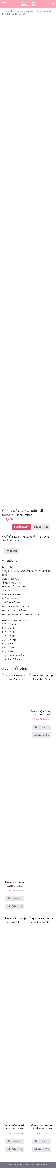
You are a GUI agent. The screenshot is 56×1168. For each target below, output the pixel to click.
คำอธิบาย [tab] (12, 551)
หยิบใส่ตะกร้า (21, 527)
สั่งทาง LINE (41, 527)
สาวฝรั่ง (18, 540)
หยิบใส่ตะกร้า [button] (41, 1149)
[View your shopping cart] (52, 3)
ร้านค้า (5, 11)
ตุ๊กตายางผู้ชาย (18, 11)
